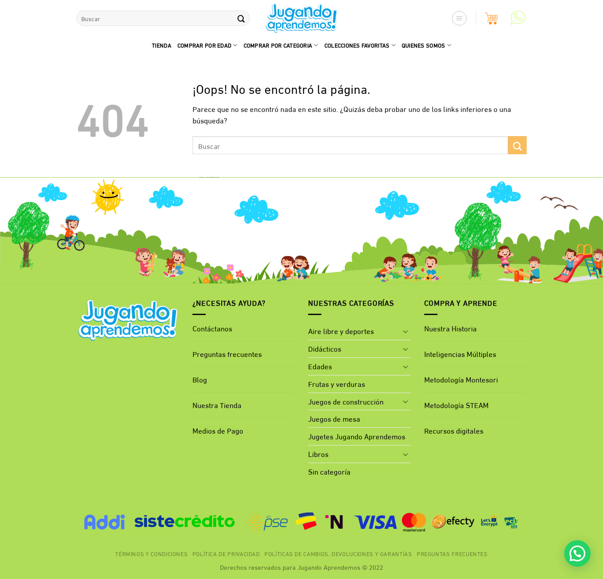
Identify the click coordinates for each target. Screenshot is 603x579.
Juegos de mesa (334, 418)
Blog (199, 379)
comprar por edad (204, 45)
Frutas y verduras (336, 383)
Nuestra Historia (450, 328)
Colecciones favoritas (357, 45)
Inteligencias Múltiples (460, 353)
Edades (320, 365)
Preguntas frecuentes (227, 353)
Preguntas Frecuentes (452, 553)
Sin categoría (329, 471)
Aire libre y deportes (341, 330)
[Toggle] (405, 331)
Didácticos (324, 348)
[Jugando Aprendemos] (301, 18)
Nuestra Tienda (216, 404)
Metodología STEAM (456, 404)
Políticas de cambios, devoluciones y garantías (338, 553)
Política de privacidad (226, 553)
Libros (318, 453)
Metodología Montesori (461, 379)
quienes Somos (423, 45)
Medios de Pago (217, 430)
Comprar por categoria (278, 45)
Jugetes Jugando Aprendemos (356, 436)
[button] (459, 18)
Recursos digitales (454, 430)
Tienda (161, 45)
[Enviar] (241, 18)
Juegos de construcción (346, 401)
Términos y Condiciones (151, 553)
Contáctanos (212, 328)
